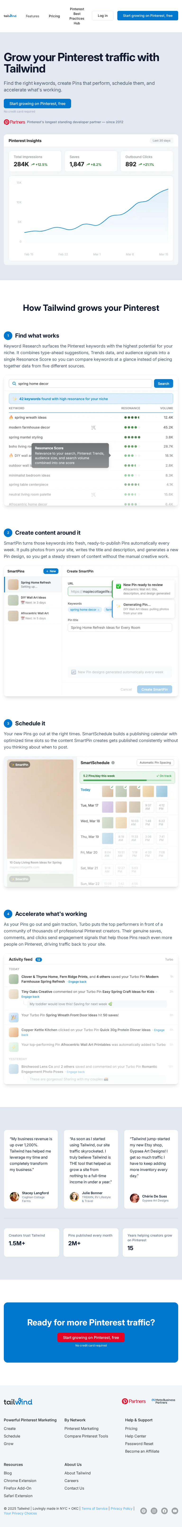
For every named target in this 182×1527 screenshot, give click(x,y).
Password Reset (139, 1443)
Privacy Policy (121, 1508)
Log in (103, 16)
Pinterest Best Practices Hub (76, 16)
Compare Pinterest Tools (86, 1436)
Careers (71, 1480)
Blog (8, 1473)
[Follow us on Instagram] (154, 1511)
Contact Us (74, 1488)
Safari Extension (18, 1495)
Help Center (135, 1436)
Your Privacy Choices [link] (20, 1513)
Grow (9, 1443)
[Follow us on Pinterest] (143, 1511)
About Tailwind (77, 1473)
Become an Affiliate (142, 1451)
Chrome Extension (20, 1480)
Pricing (54, 16)
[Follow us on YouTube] (175, 1511)
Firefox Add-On (17, 1488)
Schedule (12, 1436)
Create (10, 1428)
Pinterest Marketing (81, 1428)
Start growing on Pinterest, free (148, 16)
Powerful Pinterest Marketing (30, 1420)
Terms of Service (95, 1508)
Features (32, 16)
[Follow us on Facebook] (164, 1511)
